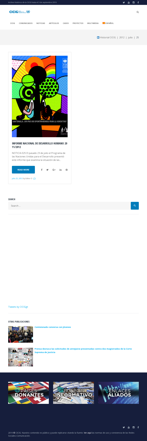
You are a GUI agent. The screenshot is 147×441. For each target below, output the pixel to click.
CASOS (66, 23)
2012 (121, 37)
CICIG (12, 23)
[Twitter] (124, 2)
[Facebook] (138, 2)
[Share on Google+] (54, 169)
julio (130, 37)
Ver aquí (87, 432)
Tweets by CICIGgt (18, 306)
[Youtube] (129, 2)
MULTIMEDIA (92, 23)
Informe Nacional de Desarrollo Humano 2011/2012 (39, 145)
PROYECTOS (78, 23)
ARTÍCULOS (54, 23)
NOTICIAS (40, 23)
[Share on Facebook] (41, 169)
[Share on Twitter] (47, 169)
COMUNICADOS (25, 23)
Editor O (29, 178)
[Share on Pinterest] (67, 169)
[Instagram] (134, 2)
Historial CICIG (107, 37)
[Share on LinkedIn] (61, 169)
